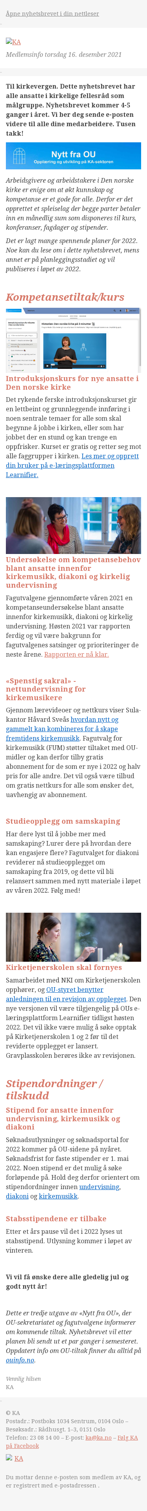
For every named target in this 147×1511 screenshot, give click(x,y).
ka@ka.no (98, 1438)
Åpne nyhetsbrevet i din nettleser (52, 14)
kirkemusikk (58, 1196)
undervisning (99, 1187)
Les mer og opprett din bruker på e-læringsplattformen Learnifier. (72, 465)
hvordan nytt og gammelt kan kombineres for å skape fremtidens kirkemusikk (62, 729)
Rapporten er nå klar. (76, 654)
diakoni (17, 1196)
